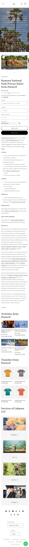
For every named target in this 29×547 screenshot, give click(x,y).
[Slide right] (18, 72)
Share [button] (4, 307)
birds (8, 144)
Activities (13, 480)
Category (3, 107)
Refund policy (15, 539)
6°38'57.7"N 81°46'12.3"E (12, 171)
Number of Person (5, 114)
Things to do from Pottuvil (14, 47)
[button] (3, 4)
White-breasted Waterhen (19, 258)
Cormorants (12, 248)
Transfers (13, 502)
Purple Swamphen (10, 263)
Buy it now (14, 133)
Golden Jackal (23, 275)
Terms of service (11, 541)
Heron (19, 246)
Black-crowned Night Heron (12, 261)
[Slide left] (11, 72)
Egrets (7, 248)
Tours (13, 457)
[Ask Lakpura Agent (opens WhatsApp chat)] (26, 543)
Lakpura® (9, 539)
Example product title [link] (6, 381)
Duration (3, 100)
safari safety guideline (17, 220)
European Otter (11, 277)
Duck (2, 261)
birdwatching (14, 140)
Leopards (16, 275)
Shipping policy (19, 541)
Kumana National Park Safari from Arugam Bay (21, 330)
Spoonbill (8, 246)
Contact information (15, 544)
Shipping (9, 92)
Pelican (3, 246)
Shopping (13, 434)
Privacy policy (23, 539)
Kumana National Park (7, 138)
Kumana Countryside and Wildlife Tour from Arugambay (7, 331)
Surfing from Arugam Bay (7, 347)
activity (8, 140)
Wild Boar (3, 277)
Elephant (10, 275)
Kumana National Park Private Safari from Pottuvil (20, 349)
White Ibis (14, 246)
